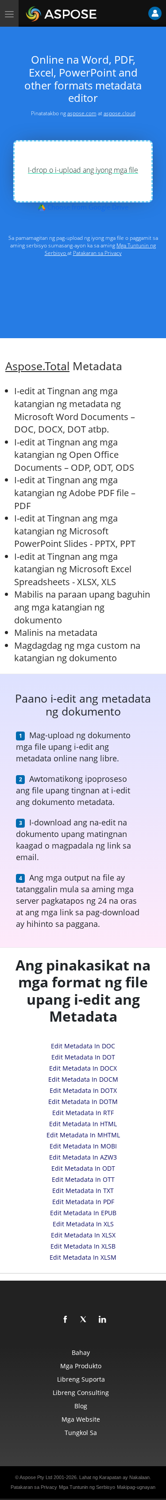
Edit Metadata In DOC (83, 1046)
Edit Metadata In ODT (83, 1168)
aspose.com (82, 113)
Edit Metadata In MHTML (83, 1135)
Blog (80, 1406)
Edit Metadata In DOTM (83, 1101)
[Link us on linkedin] (102, 1320)
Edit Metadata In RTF (83, 1112)
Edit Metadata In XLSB (83, 1246)
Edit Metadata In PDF (83, 1201)
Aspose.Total (37, 366)
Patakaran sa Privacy (97, 253)
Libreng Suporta (81, 1379)
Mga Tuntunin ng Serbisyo (87, 1487)
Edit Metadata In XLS (83, 1224)
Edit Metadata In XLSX (83, 1235)
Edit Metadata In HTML (83, 1124)
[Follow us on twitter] (84, 1320)
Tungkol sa (81, 1432)
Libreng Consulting (81, 1392)
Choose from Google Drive (87, 206)
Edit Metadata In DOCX (83, 1068)
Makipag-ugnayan (136, 1487)
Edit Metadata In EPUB (83, 1213)
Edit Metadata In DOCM (83, 1079)
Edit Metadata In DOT (83, 1057)
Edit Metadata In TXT (83, 1190)
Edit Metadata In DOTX (83, 1090)
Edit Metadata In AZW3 (83, 1157)
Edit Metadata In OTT (83, 1179)
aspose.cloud (119, 113)
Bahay (81, 1352)
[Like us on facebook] (65, 1320)
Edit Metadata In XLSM (83, 1257)
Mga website (81, 1419)
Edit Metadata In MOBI (83, 1146)
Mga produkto (80, 1366)
